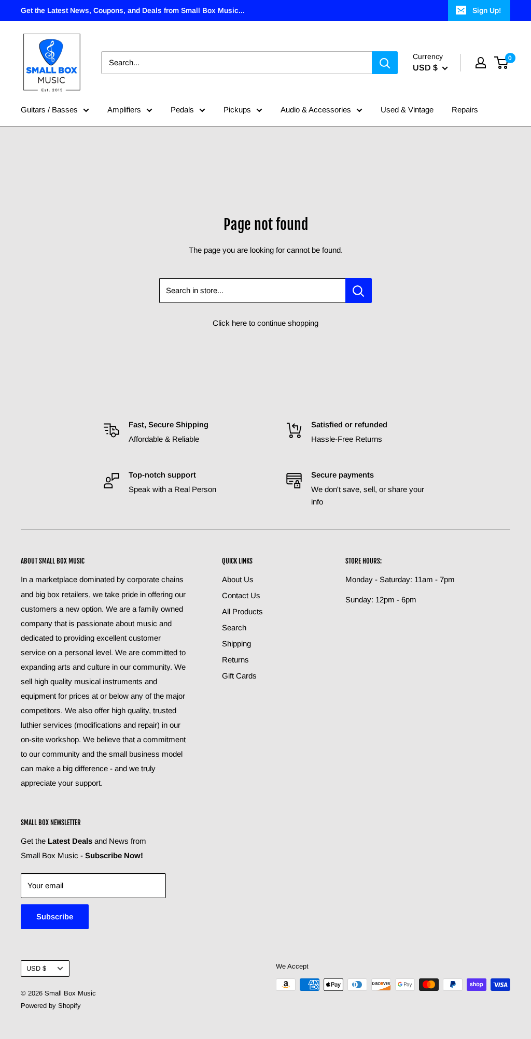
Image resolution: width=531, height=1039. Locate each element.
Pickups (237, 109)
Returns (235, 659)
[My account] (481, 62)
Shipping (236, 643)
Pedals (182, 109)
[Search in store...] (358, 290)
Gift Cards (239, 675)
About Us (238, 579)
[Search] (385, 62)
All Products (242, 611)
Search (234, 627)
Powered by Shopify (51, 1005)
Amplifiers (124, 109)
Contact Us (241, 595)
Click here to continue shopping (265, 323)
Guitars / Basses (49, 109)
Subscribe (54, 916)
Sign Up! (486, 10)
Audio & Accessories (316, 109)
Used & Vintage (407, 109)
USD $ (36, 968)
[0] (501, 62)
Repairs (465, 109)
